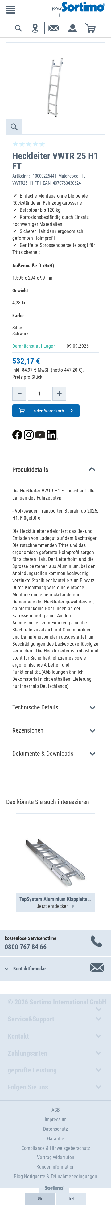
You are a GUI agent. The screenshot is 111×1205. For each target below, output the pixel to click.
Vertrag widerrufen (55, 1157)
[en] (71, 1199)
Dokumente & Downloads (42, 753)
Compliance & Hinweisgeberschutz (55, 1148)
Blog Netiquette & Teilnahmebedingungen (55, 1176)
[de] (40, 1199)
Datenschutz (55, 1129)
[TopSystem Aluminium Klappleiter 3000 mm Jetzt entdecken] (55, 838)
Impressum (56, 1119)
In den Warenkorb (47, 411)
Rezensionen (27, 730)
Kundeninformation (55, 1167)
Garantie (55, 1139)
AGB (55, 1110)
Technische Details (35, 707)
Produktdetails (30, 469)
